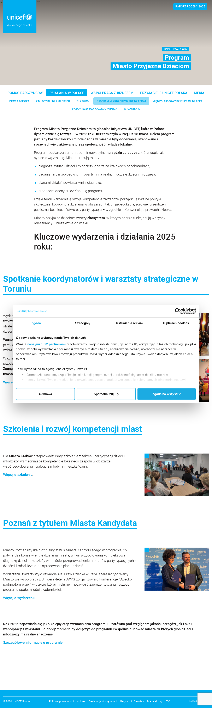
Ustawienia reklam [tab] (129, 323)
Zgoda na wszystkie (166, 394)
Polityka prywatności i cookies (67, 701)
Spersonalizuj (104, 394)
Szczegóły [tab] (82, 323)
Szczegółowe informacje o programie (33, 643)
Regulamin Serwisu (132, 701)
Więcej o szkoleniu (17, 475)
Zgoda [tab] (36, 323)
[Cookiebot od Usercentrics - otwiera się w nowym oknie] (178, 311)
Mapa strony (154, 701)
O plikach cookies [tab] (176, 323)
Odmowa (45, 394)
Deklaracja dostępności (103, 701)
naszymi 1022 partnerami (46, 344)
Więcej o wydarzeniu (19, 598)
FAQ (167, 701)
